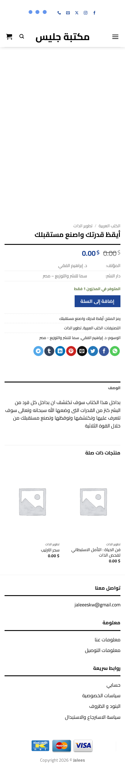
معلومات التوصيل (102, 650)
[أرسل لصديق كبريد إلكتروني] (82, 351)
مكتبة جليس (62, 36)
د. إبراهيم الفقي (93, 337)
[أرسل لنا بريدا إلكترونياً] (68, 13)
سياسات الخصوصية (101, 695)
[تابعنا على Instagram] (85, 13)
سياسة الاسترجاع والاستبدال (92, 717)
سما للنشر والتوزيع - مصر (59, 337)
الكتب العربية (109, 226)
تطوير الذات (83, 226)
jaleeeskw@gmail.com (97, 604)
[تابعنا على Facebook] (94, 13)
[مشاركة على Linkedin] (60, 351)
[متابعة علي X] (76, 13)
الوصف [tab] (114, 387)
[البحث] (21, 36)
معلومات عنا (107, 639)
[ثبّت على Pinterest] (71, 351)
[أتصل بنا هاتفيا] (59, 13)
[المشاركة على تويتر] (93, 351)
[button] (115, 37)
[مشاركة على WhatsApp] (115, 351)
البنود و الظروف (104, 706)
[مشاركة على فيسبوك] (104, 351)
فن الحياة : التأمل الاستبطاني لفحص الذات (95, 552)
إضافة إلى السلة (97, 301)
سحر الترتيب (50, 550)
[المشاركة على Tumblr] (49, 351)
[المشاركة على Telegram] (38, 351)
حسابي (113, 684)
